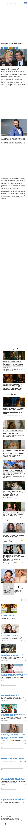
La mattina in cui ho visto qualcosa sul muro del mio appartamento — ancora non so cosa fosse (13, 432)
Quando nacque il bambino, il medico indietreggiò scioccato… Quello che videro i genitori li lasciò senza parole (14, 452)
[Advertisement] (14, 25)
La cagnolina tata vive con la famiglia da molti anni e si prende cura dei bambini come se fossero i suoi (13, 758)
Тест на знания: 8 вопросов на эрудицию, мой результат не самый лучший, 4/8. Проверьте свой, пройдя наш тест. (14, 799)
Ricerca (2, 598)
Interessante (3, 764)
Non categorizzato (16, 45)
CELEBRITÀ (3, 680)
